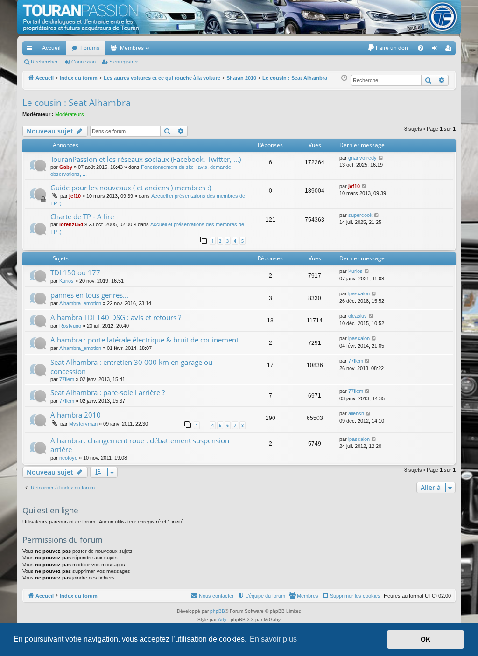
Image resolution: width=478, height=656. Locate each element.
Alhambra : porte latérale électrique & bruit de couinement (144, 339)
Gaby (65, 167)
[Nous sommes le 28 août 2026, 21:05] (344, 78)
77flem (66, 379)
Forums (89, 48)
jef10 (75, 196)
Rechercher (44, 61)
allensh (356, 413)
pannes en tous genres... (89, 295)
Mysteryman (83, 423)
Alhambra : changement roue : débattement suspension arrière (139, 445)
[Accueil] (239, 17)
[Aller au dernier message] (381, 157)
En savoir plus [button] (273, 639)
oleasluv (357, 316)
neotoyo (68, 458)
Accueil (51, 48)
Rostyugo (70, 325)
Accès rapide (31, 50)
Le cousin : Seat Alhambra (76, 103)
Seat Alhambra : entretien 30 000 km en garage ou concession (131, 366)
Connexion (83, 61)
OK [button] (425, 639)
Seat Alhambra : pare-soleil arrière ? (107, 392)
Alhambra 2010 (75, 414)
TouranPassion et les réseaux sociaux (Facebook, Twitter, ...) (145, 159)
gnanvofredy (362, 158)
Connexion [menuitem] (436, 50)
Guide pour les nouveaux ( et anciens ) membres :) (130, 187)
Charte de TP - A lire (82, 216)
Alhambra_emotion (80, 303)
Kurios (66, 281)
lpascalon (359, 293)
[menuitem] (388, 48)
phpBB (217, 611)
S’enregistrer (123, 61)
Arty (222, 619)
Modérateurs (69, 114)
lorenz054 (71, 224)
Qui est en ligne (50, 510)
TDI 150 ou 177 (75, 272)
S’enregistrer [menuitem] (450, 50)
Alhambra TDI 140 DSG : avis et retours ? (115, 317)
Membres (132, 48)
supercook (360, 215)
